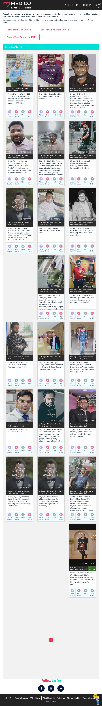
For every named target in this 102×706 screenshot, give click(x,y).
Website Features (21, 698)
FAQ (31, 698)
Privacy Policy (51, 701)
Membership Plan (73, 698)
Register (72, 5)
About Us (8, 698)
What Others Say (49, 698)
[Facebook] (41, 688)
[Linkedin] (60, 688)
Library (38, 698)
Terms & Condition (90, 698)
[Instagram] (51, 688)
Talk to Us (61, 698)
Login (88, 5)
